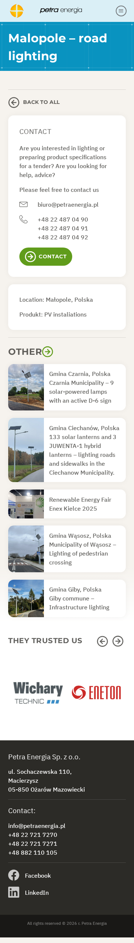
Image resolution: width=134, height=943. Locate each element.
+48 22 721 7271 (32, 843)
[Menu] (121, 11)
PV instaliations (65, 314)
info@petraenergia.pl (37, 825)
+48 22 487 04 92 (63, 237)
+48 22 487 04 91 (63, 228)
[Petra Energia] (61, 10)
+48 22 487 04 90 (63, 219)
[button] (103, 641)
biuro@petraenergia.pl (68, 204)
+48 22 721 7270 (32, 834)
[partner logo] (37, 696)
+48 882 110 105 (32, 852)
